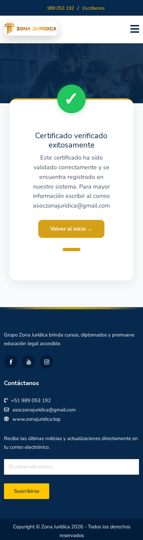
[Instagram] (46, 361)
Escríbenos (93, 8)
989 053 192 (60, 8)
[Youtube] (28, 361)
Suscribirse (26, 491)
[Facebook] (10, 361)
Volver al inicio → (71, 229)
